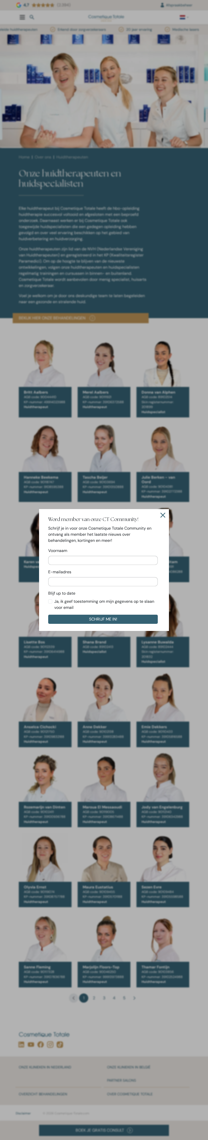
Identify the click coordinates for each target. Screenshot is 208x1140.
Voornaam (57, 550)
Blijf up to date (61, 593)
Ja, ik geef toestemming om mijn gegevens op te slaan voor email (104, 604)
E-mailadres (59, 572)
